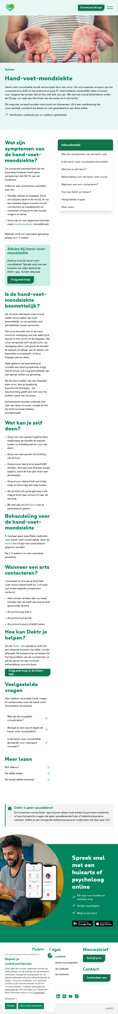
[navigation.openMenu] (110, 8)
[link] (10, 7)
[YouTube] (70, 996)
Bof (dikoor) (12, 767)
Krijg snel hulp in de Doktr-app (27, 672)
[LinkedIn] (58, 996)
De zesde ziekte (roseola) (19, 779)
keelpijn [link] (27, 224)
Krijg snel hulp (20, 279)
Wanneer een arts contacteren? (79, 184)
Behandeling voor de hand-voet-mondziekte (87, 177)
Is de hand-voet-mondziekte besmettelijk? (86, 162)
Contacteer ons (97, 977)
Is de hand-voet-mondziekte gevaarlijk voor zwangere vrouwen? (24, 743)
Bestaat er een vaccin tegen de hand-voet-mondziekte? (25, 730)
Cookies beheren (59, 974)
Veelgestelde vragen (73, 199)
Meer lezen (67, 207)
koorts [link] (18, 224)
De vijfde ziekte (13, 773)
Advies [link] (9, 69)
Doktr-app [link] (19, 646)
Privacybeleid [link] (57, 956)
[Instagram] (64, 996)
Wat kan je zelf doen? (74, 169)
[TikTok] (77, 996)
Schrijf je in (94, 958)
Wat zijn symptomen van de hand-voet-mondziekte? (87, 154)
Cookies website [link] (58, 969)
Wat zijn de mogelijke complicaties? (19, 718)
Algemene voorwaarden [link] (63, 962)
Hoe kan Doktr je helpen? (76, 192)
